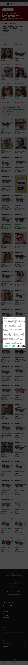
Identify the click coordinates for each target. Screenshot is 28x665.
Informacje (5, 330)
